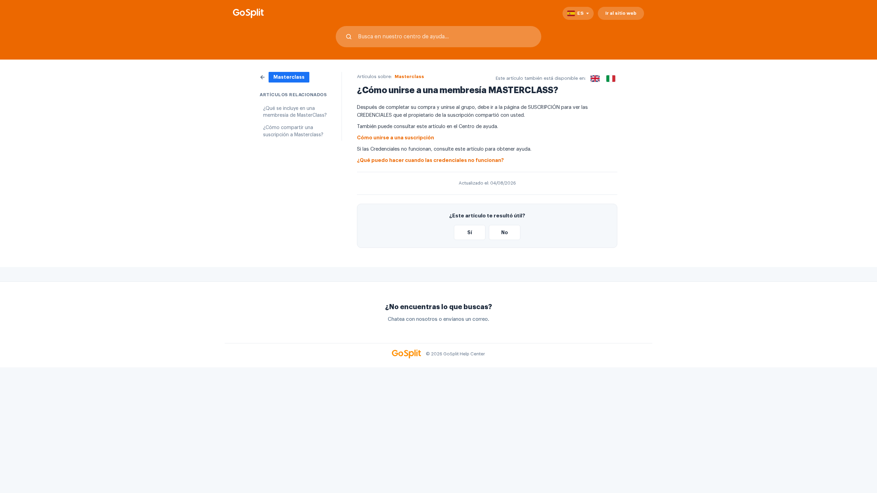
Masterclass (409, 76)
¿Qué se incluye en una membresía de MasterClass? (295, 112)
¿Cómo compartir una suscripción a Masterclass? (293, 131)
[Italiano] (610, 78)
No (504, 232)
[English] (595, 78)
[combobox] (438, 36)
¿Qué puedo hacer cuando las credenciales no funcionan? (430, 160)
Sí (469, 232)
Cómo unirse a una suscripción (395, 137)
